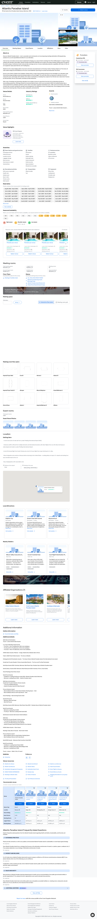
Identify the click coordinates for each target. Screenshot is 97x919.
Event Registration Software (34, 905)
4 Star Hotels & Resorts (12, 606)
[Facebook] (29, 757)
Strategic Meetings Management (35, 909)
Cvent (2, 5)
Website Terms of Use (74, 907)
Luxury (49, 2)
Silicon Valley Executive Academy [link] (14, 555)
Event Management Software (34, 903)
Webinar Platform (31, 912)
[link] (15, 549)
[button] (29, 29)
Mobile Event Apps (32, 907)
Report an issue (21, 898)
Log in (93, 2)
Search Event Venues (11, 905)
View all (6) (85, 80)
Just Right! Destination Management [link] (57, 555)
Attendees (5, 300)
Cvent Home (51, 903)
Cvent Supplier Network (12, 903)
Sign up (89, 2)
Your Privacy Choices (53, 909)
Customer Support (53, 907)
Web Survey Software (32, 911)
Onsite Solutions (10, 911)
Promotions (27, 2)
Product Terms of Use (74, 905)
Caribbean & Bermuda (53, 606)
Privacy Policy (73, 903)
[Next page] (65, 243)
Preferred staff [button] (30, 568)
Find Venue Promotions (12, 907)
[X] (26, 757)
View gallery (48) (91, 43)
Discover (43, 2)
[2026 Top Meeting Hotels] (51, 98)
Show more (6, 203)
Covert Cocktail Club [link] (34, 555)
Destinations (36, 2)
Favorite (66, 9)
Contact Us (51, 905)
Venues (21, 2)
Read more (51, 110)
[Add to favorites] (34, 788)
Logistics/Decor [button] (9, 568)
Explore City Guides (11, 909)
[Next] (67, 523)
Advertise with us (74, 909)
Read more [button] (8, 528)
